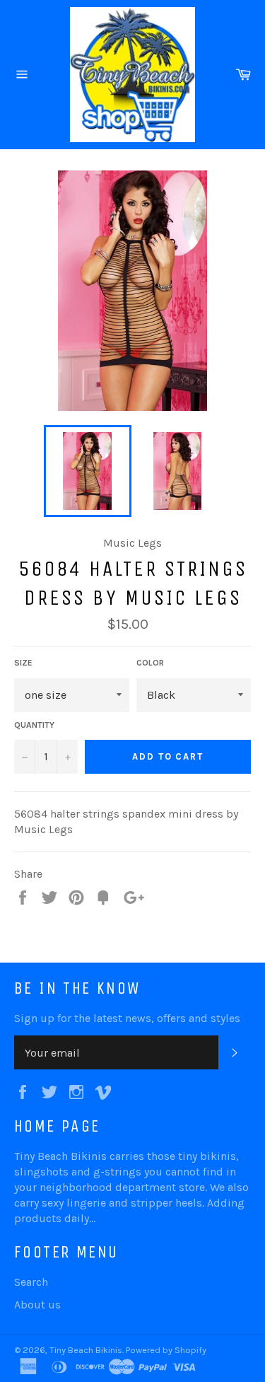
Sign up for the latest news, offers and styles (127, 1018)
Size (23, 663)
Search (31, 1282)
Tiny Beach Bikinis (85, 1350)
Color (150, 663)
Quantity (34, 725)
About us (37, 1304)
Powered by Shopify (166, 1350)
